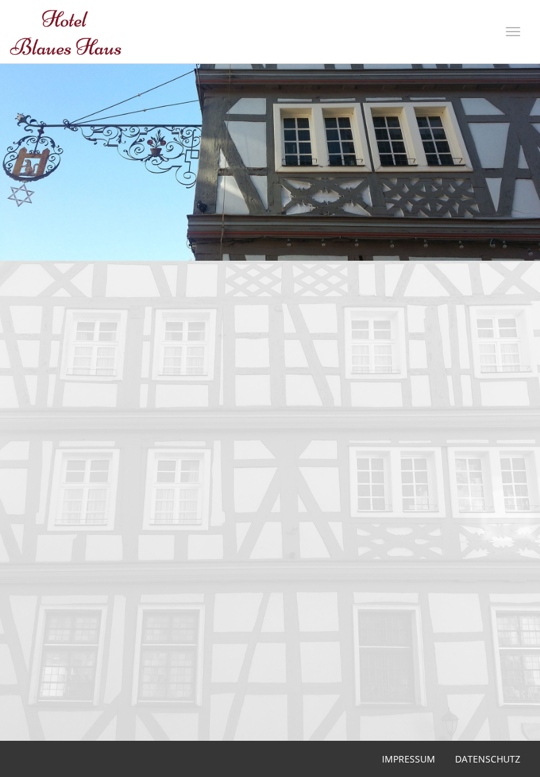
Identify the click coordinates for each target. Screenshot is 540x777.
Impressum (408, 759)
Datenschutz (487, 759)
